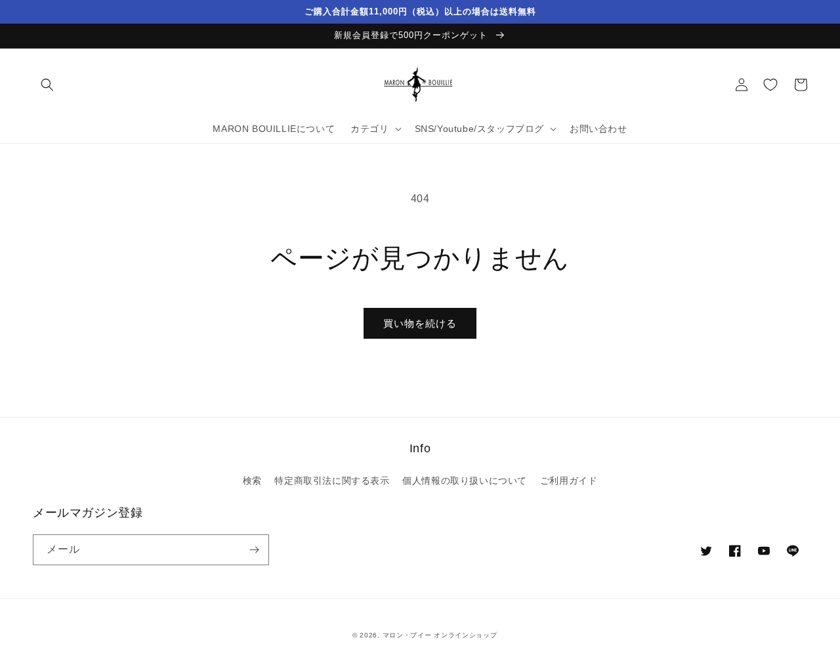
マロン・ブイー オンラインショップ (440, 635)
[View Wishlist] (770, 84)
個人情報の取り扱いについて (464, 480)
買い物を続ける (420, 323)
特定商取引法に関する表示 (331, 480)
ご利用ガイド (569, 480)
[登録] (254, 549)
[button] (47, 84)
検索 (252, 480)
